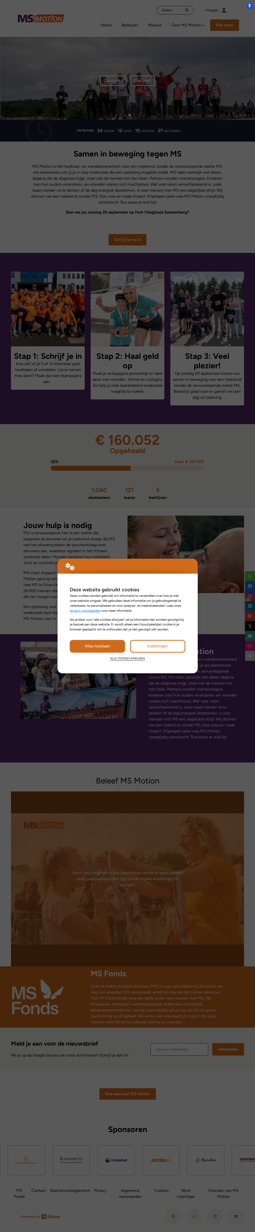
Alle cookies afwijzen (127, 658)
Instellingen (157, 646)
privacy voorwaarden (85, 611)
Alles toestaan (97, 646)
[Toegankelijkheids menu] (250, 5)
